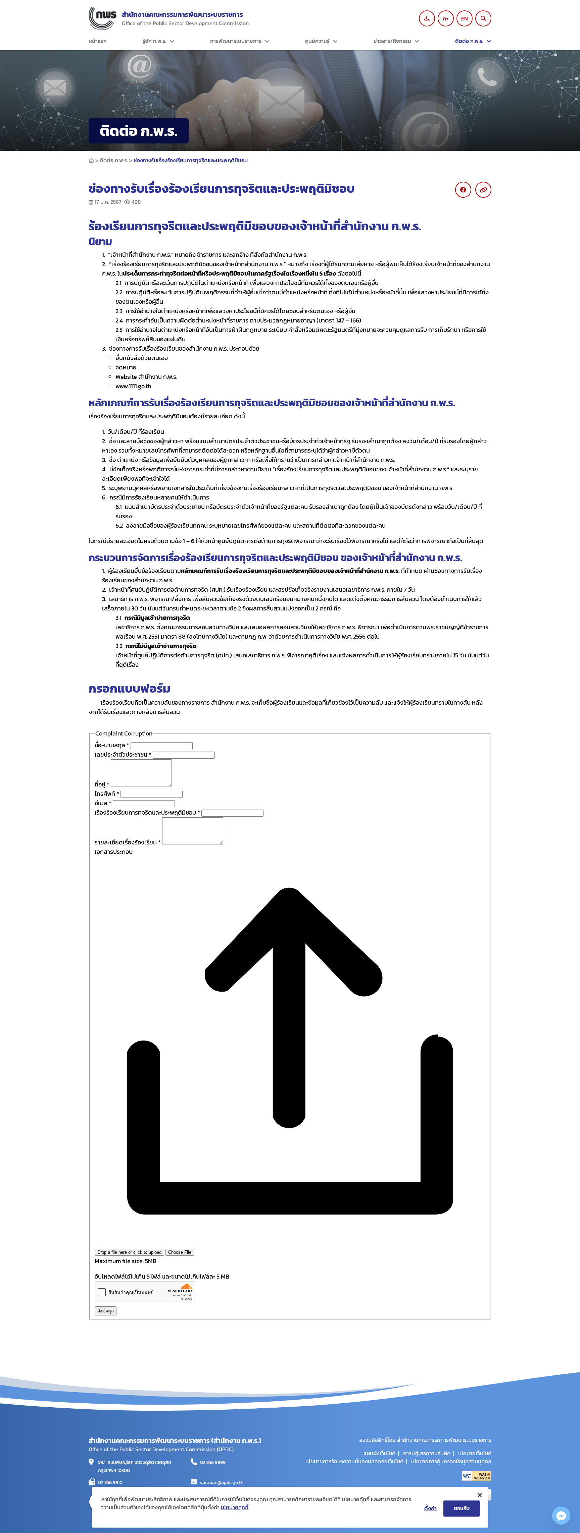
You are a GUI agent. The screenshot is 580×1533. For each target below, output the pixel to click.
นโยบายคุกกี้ (234, 1507)
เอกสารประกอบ (114, 851)
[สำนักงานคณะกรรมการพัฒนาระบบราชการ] (102, 18)
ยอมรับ (462, 1508)
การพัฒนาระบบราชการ (235, 41)
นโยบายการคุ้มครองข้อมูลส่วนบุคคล (451, 1461)
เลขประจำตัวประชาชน (123, 754)
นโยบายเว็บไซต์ (474, 1453)
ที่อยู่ (102, 784)
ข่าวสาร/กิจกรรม (392, 41)
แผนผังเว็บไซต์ (379, 1453)
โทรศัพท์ (107, 793)
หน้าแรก (98, 41)
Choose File (179, 1252)
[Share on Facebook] (463, 190)
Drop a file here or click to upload (129, 1252)
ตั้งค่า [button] (430, 1508)
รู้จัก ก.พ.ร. (154, 41)
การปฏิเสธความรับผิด (426, 1453)
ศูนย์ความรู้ (317, 41)
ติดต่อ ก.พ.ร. (469, 41)
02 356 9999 (213, 1462)
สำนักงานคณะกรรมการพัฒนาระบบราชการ (182, 14)
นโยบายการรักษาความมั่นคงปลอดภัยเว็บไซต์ (354, 1461)
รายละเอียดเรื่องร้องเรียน (128, 842)
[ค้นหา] (483, 18)
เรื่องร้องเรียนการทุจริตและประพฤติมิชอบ (147, 812)
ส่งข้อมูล (105, 1310)
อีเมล (103, 803)
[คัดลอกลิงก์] (483, 190)
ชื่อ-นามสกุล (112, 745)
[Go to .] (91, 160)
